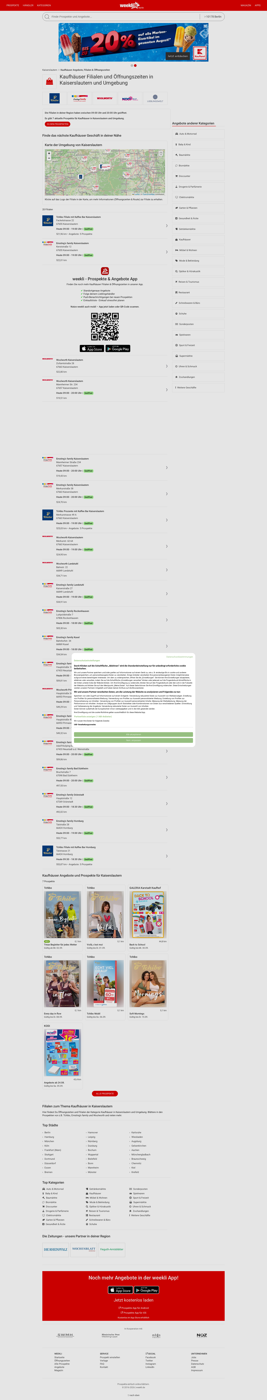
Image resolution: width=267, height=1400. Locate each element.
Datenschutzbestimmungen (179, 657)
